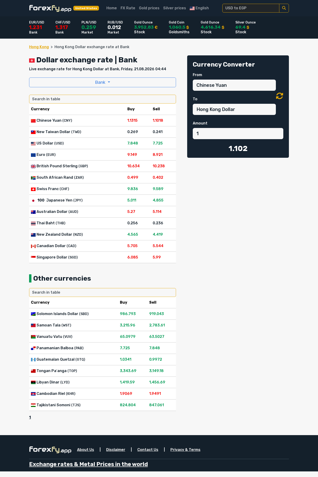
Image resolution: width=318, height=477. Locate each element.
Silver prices (174, 8)
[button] (279, 96)
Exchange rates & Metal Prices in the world (88, 464)
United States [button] (86, 8)
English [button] (202, 8)
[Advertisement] (238, 195)
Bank (101, 82)
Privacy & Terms (185, 449)
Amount (200, 123)
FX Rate (128, 8)
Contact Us (147, 449)
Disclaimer (115, 449)
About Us (85, 449)
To (195, 99)
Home (111, 8)
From (197, 75)
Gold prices (149, 8)
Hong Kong (39, 47)
